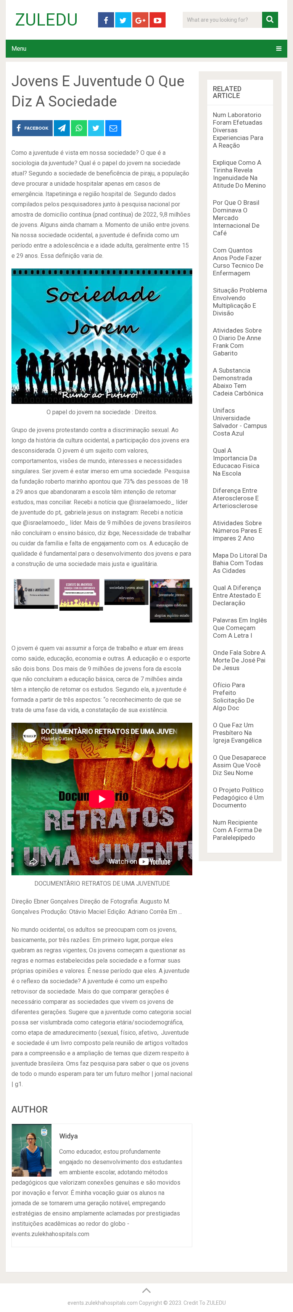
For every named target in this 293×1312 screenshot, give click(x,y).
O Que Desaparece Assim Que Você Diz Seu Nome (239, 765)
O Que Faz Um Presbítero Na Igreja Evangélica (237, 732)
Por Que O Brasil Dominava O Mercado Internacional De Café (236, 218)
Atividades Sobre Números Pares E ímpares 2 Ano (237, 530)
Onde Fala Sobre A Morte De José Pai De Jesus (239, 660)
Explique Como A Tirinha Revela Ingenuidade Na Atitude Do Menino (239, 174)
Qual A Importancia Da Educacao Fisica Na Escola (236, 462)
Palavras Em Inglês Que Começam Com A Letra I (240, 627)
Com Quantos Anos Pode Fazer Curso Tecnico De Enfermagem (238, 261)
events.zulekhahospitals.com (103, 1303)
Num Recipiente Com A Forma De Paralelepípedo (237, 829)
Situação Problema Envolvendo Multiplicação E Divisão (240, 301)
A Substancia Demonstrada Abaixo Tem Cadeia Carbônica (238, 382)
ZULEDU (46, 19)
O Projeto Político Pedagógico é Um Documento (238, 797)
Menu (18, 48)
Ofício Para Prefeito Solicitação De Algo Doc (233, 696)
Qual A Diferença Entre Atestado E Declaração (237, 595)
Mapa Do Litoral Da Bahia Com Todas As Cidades (240, 562)
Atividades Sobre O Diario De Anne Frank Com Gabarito (237, 341)
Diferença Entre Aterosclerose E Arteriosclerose (236, 498)
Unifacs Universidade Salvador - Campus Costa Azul (240, 422)
